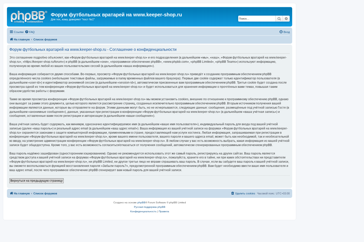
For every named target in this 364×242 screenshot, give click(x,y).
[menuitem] (30, 32)
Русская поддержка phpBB (149, 207)
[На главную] (29, 16)
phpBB (141, 202)
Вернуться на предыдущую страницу (36, 180)
